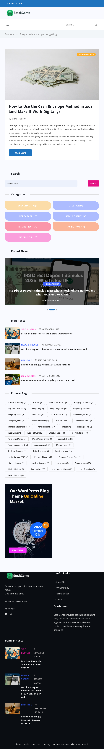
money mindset (42, 445)
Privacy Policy (62, 587)
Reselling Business (39, 463)
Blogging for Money (83, 402)
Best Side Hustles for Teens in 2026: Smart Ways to (47, 334)
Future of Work (35, 433)
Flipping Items (84, 426)
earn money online (82, 414)
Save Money (62, 463)
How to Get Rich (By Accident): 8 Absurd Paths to (45, 365)
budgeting (38, 408)
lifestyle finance (80, 433)
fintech (66, 426)
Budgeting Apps (58, 408)
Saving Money (76, 227)
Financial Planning (46, 426)
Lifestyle (76, 206)
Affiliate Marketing (16, 402)
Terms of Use (62, 593)
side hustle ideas (15, 469)
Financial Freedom (40, 420)
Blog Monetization (16, 408)
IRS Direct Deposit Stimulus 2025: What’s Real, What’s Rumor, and (54, 349)
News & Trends (76, 216)
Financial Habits (84, 420)
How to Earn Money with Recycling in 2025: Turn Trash (48, 380)
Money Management (17, 445)
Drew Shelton (19, 119)
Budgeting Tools (15, 414)
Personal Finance (43, 457)
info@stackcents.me (17, 601)
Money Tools (28, 216)
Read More (20, 153)
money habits (65, 439)
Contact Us (61, 599)
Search (93, 183)
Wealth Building (15, 475)
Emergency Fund (15, 420)
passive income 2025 (17, 457)
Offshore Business (16, 451)
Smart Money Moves (61, 469)
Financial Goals (62, 420)
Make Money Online (42, 439)
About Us (60, 582)
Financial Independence (18, 426)
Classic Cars (37, 414)
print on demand (15, 463)
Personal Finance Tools (70, 457)
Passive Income (28, 227)
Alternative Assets (58, 402)
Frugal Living (14, 433)
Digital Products (58, 414)
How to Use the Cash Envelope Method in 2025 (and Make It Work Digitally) (50, 109)
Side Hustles (28, 237)
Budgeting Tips (28, 206)
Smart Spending (86, 469)
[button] (47, 309)
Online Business (40, 451)
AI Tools (37, 402)
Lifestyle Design (57, 433)
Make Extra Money (16, 439)
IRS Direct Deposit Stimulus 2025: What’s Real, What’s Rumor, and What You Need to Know (52, 293)
